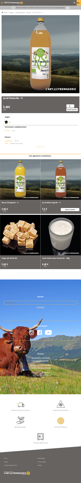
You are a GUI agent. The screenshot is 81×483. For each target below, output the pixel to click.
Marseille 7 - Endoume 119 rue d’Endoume (40, 373)
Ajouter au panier (72, 109)
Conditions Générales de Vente (10, 465)
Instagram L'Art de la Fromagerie (31, 332)
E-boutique (11, 12)
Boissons (28, 12)
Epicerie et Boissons (20, 12)
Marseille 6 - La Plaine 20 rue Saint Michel (40, 359)
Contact (5, 458)
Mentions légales (41, 458)
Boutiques (6, 462)
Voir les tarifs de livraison (58, 7)
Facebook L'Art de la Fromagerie (39, 332)
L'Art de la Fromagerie (13, 2)
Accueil (5, 12)
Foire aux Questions (42, 462)
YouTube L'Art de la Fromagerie (48, 332)
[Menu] (2, 3)
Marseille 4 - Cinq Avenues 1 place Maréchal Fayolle (40, 366)
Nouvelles (40, 465)
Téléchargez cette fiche (40, 146)
